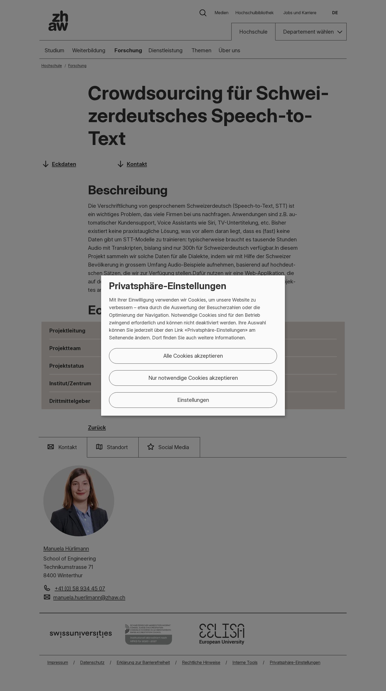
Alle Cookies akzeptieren (193, 356)
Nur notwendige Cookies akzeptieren (193, 378)
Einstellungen (193, 400)
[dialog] (193, 345)
